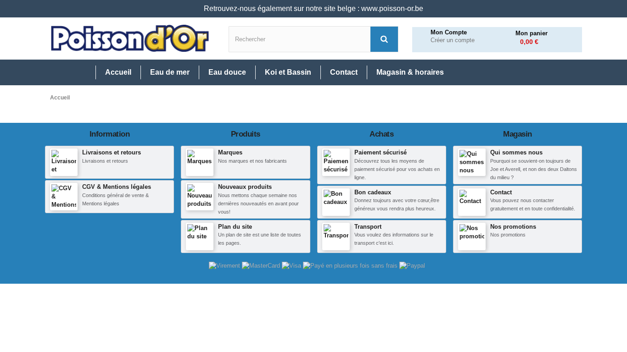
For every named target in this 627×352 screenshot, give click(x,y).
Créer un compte (453, 40)
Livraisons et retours (111, 152)
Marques (230, 152)
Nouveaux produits (245, 186)
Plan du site (235, 226)
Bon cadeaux (372, 192)
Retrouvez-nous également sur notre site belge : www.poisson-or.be (313, 8)
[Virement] (225, 265)
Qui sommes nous (516, 152)
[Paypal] (412, 265)
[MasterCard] (262, 265)
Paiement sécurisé (380, 152)
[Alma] (351, 265)
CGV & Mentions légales (116, 186)
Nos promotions (513, 226)
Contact (501, 192)
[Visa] (292, 265)
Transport (367, 226)
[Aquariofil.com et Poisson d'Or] (130, 38)
